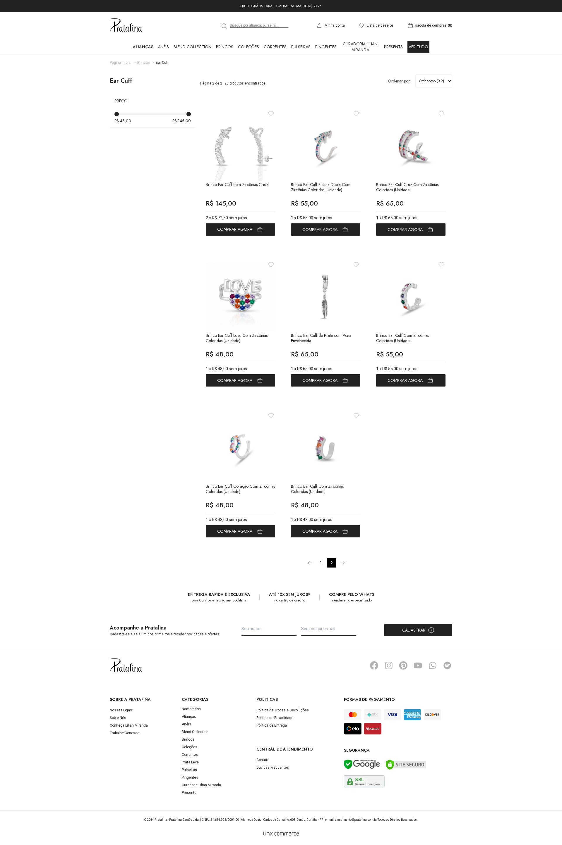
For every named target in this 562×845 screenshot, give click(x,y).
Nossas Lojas (121, 710)
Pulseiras (301, 47)
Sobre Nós (118, 718)
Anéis (163, 47)
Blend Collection (192, 47)
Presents (393, 47)
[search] (224, 26)
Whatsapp (433, 665)
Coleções (248, 47)
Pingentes (326, 47)
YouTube (418, 665)
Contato (262, 760)
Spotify (447, 665)
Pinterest (403, 665)
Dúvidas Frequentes (272, 767)
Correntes (275, 47)
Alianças (143, 47)
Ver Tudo (418, 47)
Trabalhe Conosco (124, 733)
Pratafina (126, 25)
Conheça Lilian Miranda (129, 725)
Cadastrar (413, 630)
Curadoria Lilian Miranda (360, 47)
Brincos (224, 47)
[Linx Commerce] (281, 834)
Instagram (389, 665)
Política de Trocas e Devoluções (282, 710)
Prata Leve (190, 762)
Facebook (374, 665)
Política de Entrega (271, 725)
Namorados (191, 709)
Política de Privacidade (274, 718)
